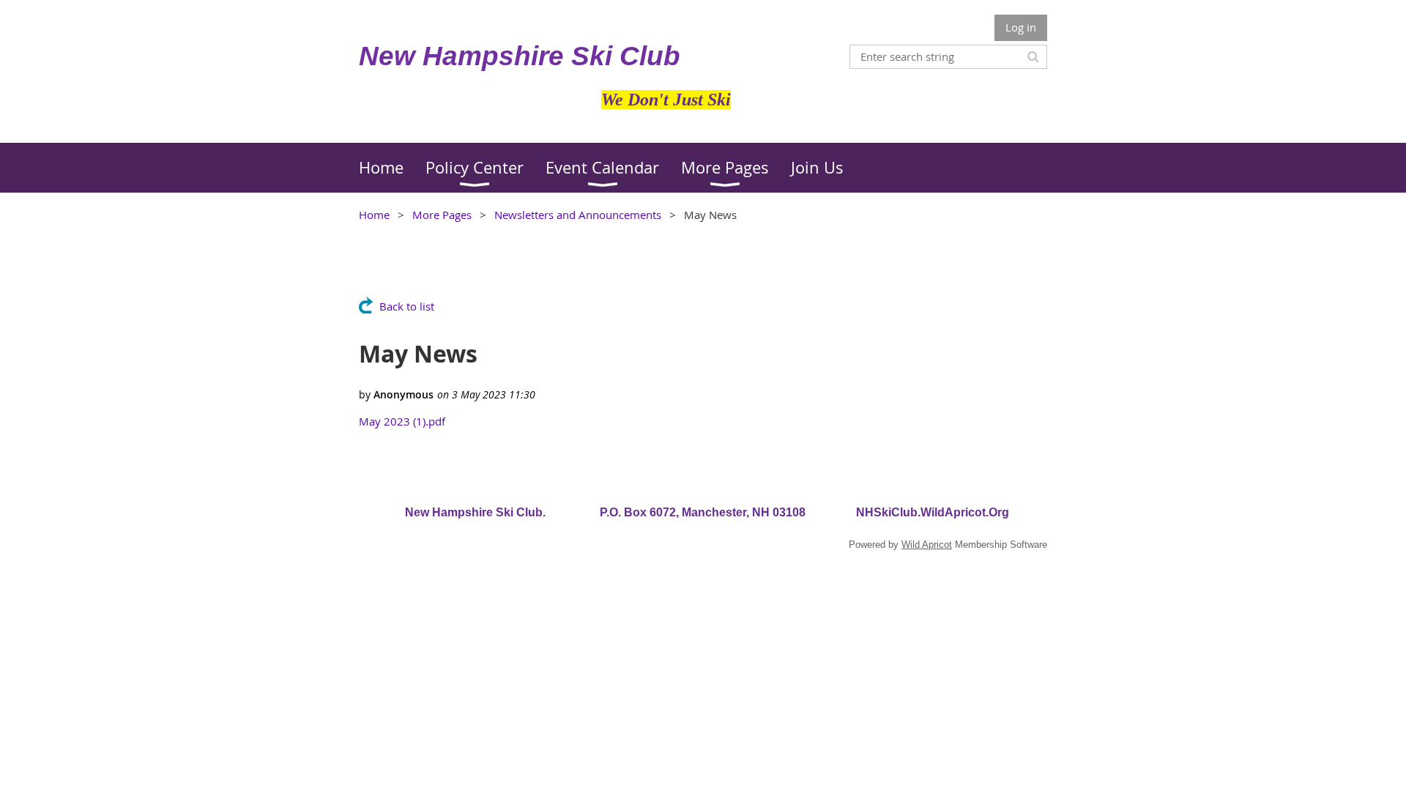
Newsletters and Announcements (577, 214)
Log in (1020, 27)
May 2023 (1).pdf (402, 421)
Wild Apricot (926, 544)
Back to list (406, 306)
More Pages (442, 214)
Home (374, 214)
